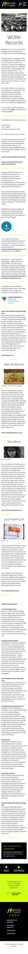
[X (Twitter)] (10, 915)
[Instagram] (15, 915)
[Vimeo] (18, 915)
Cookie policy (11, 933)
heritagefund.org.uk (7, 355)
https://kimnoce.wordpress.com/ (11, 510)
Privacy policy (11, 930)
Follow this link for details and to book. (13, 157)
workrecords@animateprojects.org (12, 249)
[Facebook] (12, 915)
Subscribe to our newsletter (12, 852)
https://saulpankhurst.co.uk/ (10, 590)
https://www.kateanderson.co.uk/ (11, 432)
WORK (13, 109)
